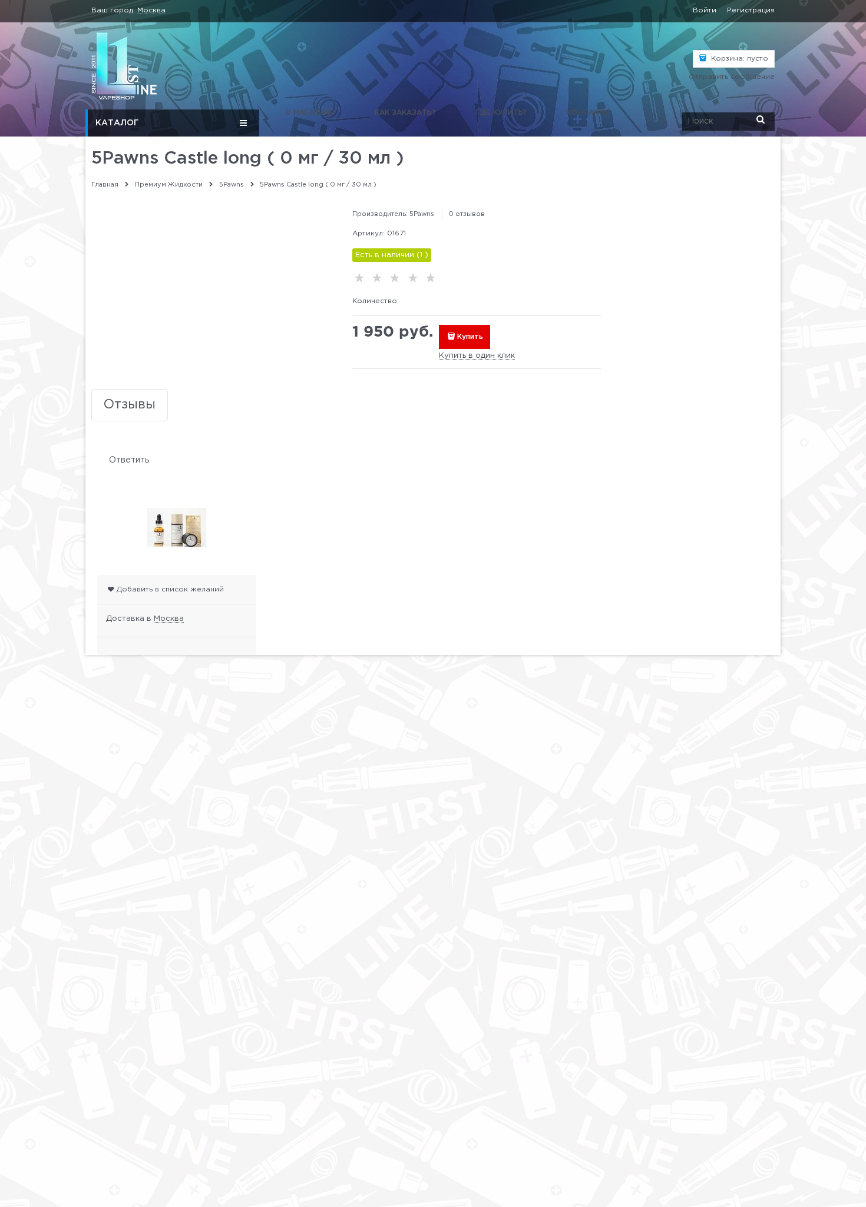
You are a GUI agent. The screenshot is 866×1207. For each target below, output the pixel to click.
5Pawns (421, 214)
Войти (704, 10)
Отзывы (130, 405)
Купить (470, 337)
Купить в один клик (477, 356)
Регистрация (751, 10)
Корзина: (738, 58)
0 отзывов (466, 214)
